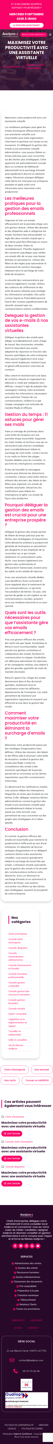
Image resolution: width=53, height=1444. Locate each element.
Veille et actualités (17, 1039)
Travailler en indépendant (14, 1033)
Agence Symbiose (23, 1433)
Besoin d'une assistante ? (33, 34)
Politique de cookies (32, 1428)
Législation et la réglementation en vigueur (17, 1022)
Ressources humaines (27, 1272)
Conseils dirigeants (18, 947)
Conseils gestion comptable (16, 984)
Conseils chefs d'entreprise (15, 941)
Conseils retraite (16, 1008)
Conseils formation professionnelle (17, 975)
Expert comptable (17, 1013)
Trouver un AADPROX (37, 1080)
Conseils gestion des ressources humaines (19, 993)
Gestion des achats (27, 1267)
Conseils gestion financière (16, 1002)
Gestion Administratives (27, 1277)
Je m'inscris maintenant (26, 25)
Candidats (18, 1320)
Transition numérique (28, 1295)
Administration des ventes (27, 1263)
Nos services (42, 1069)
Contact (33, 1327)
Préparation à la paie (28, 1290)
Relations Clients (28, 1304)
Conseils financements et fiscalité (19, 967)
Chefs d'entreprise (17, 933)
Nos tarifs (10, 1080)
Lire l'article (13, 1133)
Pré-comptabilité (28, 1286)
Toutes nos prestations (27, 1308)
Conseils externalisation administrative (16, 956)
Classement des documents (27, 1281)
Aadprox (36, 1320)
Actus (18, 1327)
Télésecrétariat (27, 1299)
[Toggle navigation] (50, 34)
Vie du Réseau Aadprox (15, 1047)
